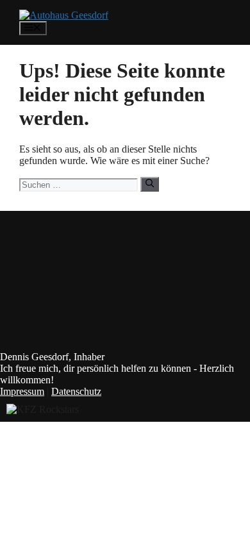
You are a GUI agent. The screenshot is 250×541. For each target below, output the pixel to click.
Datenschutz (76, 391)
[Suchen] (149, 184)
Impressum (22, 391)
